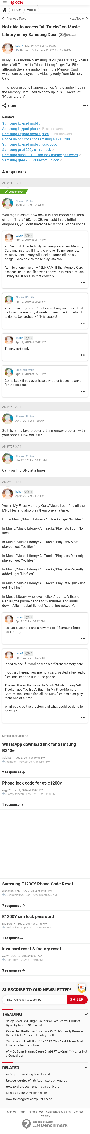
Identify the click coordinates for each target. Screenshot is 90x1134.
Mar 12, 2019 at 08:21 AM (31, 460)
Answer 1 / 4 (11, 182)
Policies (45, 1115)
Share (12, 105)
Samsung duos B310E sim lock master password (40, 155)
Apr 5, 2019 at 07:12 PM (30, 621)
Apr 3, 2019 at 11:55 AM (29, 420)
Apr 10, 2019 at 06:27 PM (31, 301)
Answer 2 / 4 (11, 406)
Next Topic (76, 18)
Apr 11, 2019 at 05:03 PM (31, 342)
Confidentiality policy (58, 1111)
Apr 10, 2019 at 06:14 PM (31, 239)
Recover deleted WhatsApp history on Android (37, 1080)
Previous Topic (16, 18)
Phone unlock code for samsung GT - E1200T (37, 139)
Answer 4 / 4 (11, 482)
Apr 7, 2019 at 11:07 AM (30, 657)
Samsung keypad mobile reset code (29, 144)
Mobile (31, 10)
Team (22, 1111)
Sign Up (11, 1111)
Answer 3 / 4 (11, 446)
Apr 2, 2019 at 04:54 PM (29, 496)
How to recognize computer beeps (29, 1099)
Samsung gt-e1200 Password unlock (30, 160)
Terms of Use (35, 1111)
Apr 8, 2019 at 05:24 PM (29, 205)
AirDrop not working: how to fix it (28, 1074)
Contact (78, 1111)
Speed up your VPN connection (27, 1092)
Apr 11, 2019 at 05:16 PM (56, 50)
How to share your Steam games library (32, 1086)
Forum (16, 10)
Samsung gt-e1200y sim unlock (26, 150)
